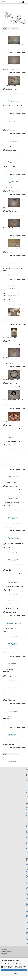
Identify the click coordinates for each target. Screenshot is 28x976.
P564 (27, 842)
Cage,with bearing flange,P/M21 (9, 317)
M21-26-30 (27, 789)
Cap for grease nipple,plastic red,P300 (10, 187)
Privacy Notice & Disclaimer (6, 951)
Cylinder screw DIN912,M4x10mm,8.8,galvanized (13, 44)
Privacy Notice (20, 967)
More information (14, 973)
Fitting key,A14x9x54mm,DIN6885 (10, 85)
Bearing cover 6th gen (7, 461)
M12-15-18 (27, 785)
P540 (27, 841)
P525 (27, 838)
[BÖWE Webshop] (2, 1)
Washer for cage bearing (8, 207)
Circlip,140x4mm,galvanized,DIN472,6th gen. (12, 628)
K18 (26, 814)
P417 (27, 832)
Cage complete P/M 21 (7, 692)
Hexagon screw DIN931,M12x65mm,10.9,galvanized (13, 268)
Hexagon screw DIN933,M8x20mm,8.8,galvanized (13, 105)
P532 (27, 840)
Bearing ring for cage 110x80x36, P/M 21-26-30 (12, 648)
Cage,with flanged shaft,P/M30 (9, 669)
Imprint (2, 955)
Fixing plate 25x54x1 (7, 146)
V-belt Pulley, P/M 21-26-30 (8, 421)
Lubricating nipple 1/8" (7, 126)
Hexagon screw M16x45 (8, 227)
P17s (27, 823)
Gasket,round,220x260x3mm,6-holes (10, 379)
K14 (26, 808)
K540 (27, 816)
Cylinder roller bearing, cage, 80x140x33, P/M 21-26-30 (14, 522)
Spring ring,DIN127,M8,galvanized (10, 65)
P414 (27, 831)
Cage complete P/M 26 (7, 716)
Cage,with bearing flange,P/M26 (9, 337)
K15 (26, 809)
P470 (27, 836)
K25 (26, 815)
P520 (27, 837)
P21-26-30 (27, 781)
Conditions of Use (4, 953)
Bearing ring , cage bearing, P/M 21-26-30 (11, 441)
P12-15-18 (27, 778)
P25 (26, 824)
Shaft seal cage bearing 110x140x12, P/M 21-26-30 (13, 502)
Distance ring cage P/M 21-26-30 (9, 482)
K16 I (27, 810)
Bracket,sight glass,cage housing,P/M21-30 (12, 740)
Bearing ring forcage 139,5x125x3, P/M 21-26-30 (13, 586)
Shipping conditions (4, 957)
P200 (27, 825)
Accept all (14, 970)
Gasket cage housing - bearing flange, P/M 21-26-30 (13, 248)
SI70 (27, 848)
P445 (27, 835)
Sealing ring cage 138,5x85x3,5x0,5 (10, 166)
